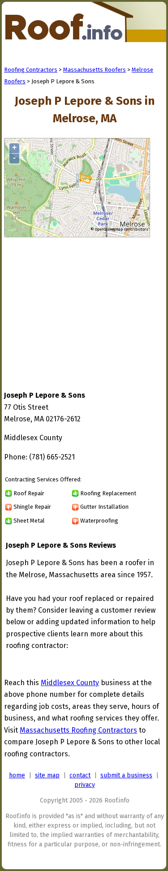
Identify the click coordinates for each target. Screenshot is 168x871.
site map (47, 775)
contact (79, 775)
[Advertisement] (79, 305)
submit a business (126, 775)
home (17, 775)
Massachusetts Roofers (94, 69)
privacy (84, 785)
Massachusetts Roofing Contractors (78, 730)
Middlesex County (70, 682)
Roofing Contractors (30, 69)
